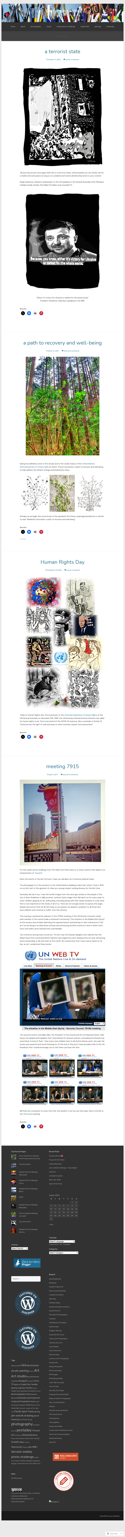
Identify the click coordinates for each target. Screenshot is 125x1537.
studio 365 (84, 27)
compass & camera (56, 1295)
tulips (21, 1442)
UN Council (27, 1114)
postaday (24, 1430)
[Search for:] (26, 1279)
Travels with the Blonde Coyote (61, 1430)
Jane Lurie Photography (58, 1339)
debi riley (52, 1299)
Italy (28, 1394)
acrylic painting (19, 1370)
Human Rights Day (63, 562)
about (23, 27)
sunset (27, 1438)
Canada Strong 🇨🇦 (56, 1156)
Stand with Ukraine (17, 1438)
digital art (17, 1384)
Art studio (18, 1376)
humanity (31, 1391)
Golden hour (16, 1391)
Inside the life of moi (56, 1335)
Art (36, 1370)
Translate (66, 1244)
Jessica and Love (55, 1343)
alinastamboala (55, 1279)
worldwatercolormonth (24, 1463)
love (28, 1405)
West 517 (52, 1442)
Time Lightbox (54, 1422)
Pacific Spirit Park (23, 1411)
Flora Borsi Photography (58, 1315)
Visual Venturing (55, 1438)
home (13, 27)
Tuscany (27, 1442)
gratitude (24, 1391)
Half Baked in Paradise (57, 1323)
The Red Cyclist (25, 1164)
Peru (20, 1420)
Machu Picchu (35, 1405)
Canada (30, 1381)
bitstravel (52, 1283)
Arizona (31, 1371)
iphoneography (18, 1394)
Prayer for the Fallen (57, 1160)
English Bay (26, 1384)
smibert (52, 1406)
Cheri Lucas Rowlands (57, 1291)
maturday (110, 27)
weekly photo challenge (66, 27)
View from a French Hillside (59, 1434)
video (30, 1447)
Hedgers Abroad (55, 1331)
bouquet (23, 1380)
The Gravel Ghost (55, 1414)
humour (38, 1391)
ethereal (52, 1172)
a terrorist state (62, 51)
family (29, 1388)
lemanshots (53, 1362)
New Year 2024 (55, 1180)
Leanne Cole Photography (59, 1358)
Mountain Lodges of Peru (27, 1408)
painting (97, 27)
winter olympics (27, 1461)
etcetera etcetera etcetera (59, 1307)
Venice (25, 1447)
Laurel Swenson (55, 1350)
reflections (18, 1435)
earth (21, 1197)
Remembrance (30, 1435)
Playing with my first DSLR (59, 1394)
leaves (33, 1401)
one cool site (54, 1386)
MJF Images (53, 1374)
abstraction (33, 1365)
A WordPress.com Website (110, 1516)
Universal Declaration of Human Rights (80, 715)
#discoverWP (16, 1366)
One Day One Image (56, 1390)
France (34, 1388)
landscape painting (25, 1398)
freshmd (52, 1319)
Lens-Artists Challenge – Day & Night (63, 1168)
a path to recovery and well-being (62, 342)
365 (23, 1365)
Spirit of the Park (55, 1184)
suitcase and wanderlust (58, 1410)
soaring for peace (55, 1176)
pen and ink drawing (22, 1415)
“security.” (39, 873)
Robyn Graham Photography (60, 1398)
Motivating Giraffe (55, 1378)
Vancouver (16, 1447)
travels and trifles (55, 1426)
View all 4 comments (71, 351)
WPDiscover (37, 1463)
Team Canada (34, 1438)
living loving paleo (55, 1366)
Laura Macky (54, 1347)
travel (48, 27)
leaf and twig (54, 1355)
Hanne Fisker (54, 1327)
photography (36, 27)
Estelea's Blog (54, 1303)
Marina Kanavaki (55, 1370)
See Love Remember (57, 1402)
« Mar (51, 1224)
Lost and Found (25, 1222)
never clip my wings (56, 1382)
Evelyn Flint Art (54, 1311)
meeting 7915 (62, 766)
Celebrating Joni (55, 1164)
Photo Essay (27, 1420)
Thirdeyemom (54, 1418)
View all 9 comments (70, 775)
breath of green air (56, 1287)
